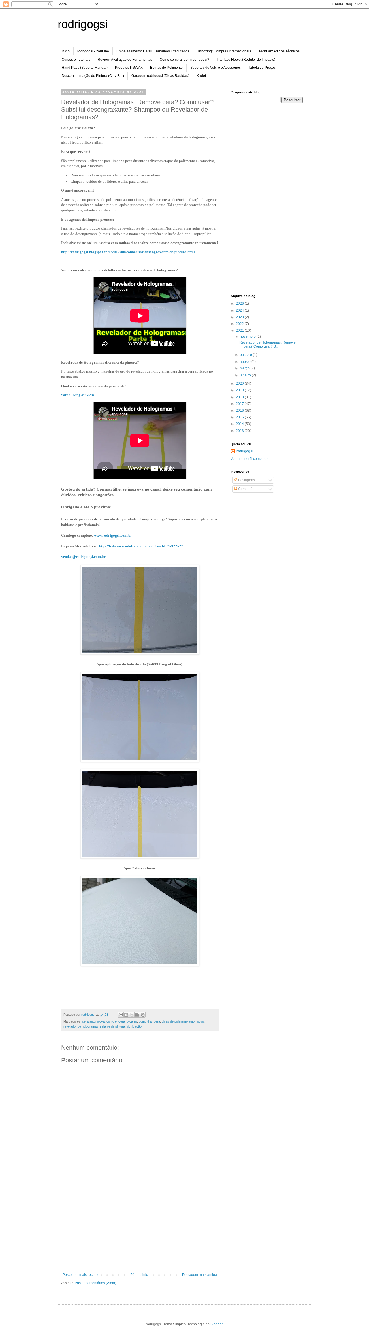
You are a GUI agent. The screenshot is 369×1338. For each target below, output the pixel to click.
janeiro (246, 375)
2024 (240, 310)
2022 (240, 324)
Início (65, 51)
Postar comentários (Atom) (95, 1283)
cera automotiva (93, 1021)
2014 (240, 424)
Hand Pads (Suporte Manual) (85, 68)
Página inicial (141, 1275)
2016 (240, 411)
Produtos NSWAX (129, 68)
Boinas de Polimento (166, 68)
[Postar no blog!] (126, 1015)
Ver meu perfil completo (249, 459)
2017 (240, 404)
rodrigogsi (83, 24)
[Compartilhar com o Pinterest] (143, 1015)
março (245, 368)
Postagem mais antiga (199, 1275)
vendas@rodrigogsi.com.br (83, 556)
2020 (240, 384)
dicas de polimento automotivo (183, 1021)
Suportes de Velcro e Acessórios (215, 68)
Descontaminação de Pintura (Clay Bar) (93, 76)
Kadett (202, 76)
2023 (240, 317)
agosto (245, 362)
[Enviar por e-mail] (121, 1015)
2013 (240, 431)
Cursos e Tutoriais (76, 60)
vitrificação (134, 1026)
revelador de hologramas (80, 1026)
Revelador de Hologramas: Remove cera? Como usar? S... (267, 344)
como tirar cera (149, 1021)
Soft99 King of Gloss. (78, 395)
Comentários (247, 489)
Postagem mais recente (81, 1275)
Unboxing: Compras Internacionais (224, 51)
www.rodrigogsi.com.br (113, 535)
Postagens (246, 480)
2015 (240, 417)
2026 (240, 304)
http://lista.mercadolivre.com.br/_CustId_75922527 (141, 546)
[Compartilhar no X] (132, 1015)
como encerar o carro (121, 1021)
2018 (240, 397)
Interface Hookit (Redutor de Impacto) (246, 60)
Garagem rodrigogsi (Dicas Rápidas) (160, 76)
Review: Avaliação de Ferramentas (125, 60)
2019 (240, 390)
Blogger (216, 1324)
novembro (248, 336)
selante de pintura (112, 1026)
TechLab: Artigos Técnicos (279, 51)
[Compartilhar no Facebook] (137, 1015)
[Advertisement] (140, 1229)
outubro (246, 355)
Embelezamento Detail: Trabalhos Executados (152, 51)
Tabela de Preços (262, 68)
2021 (240, 331)
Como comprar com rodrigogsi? (184, 60)
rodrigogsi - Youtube (93, 51)
